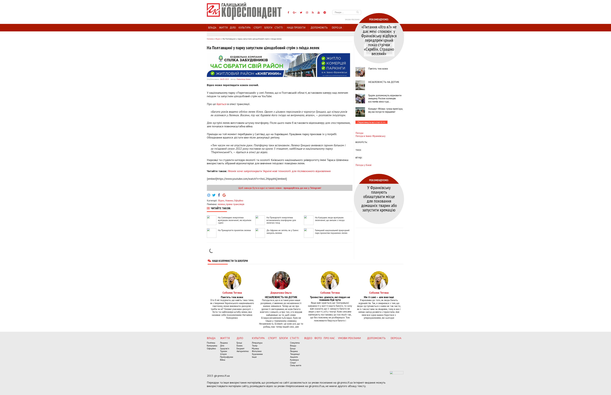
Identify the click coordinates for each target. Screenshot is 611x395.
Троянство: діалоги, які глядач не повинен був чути (330, 298)
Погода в (370, 136)
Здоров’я (224, 348)
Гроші (239, 342)
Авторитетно (243, 351)
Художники (257, 354)
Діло (233, 27)
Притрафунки (226, 356)
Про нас (329, 338)
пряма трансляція (235, 204)
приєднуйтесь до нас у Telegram (302, 187)
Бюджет (240, 348)
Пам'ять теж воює (378, 68)
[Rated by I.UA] (396, 373)
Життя (223, 27)
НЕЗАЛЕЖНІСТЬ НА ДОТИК (383, 81)
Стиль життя (295, 365)
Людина (224, 342)
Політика (211, 342)
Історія (223, 354)
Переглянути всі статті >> (371, 122)
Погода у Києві (363, 165)
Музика (255, 348)
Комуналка (212, 345)
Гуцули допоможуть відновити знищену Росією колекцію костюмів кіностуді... (384, 98)
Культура (245, 27)
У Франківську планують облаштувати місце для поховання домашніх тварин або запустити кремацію (379, 199)
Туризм (223, 351)
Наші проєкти (296, 27)
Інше (254, 356)
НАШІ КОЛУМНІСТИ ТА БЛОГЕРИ (230, 261)
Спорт (258, 27)
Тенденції (295, 354)
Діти (222, 345)
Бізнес (240, 345)
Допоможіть (319, 27)
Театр (254, 345)
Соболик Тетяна (232, 292)
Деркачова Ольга (280, 292)
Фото (318, 338)
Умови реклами (352, 19)
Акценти (294, 356)
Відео (221, 200)
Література (257, 342)
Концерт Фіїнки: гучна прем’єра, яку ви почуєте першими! (385, 110)
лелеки (221, 204)
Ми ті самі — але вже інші (379, 297)
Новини (229, 200)
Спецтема (295, 342)
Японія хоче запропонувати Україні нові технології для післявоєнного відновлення (279, 171)
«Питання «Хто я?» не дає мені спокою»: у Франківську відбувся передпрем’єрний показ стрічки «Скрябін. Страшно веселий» (379, 40)
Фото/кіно (257, 351)
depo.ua (337, 27)
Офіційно (238, 200)
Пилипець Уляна (244, 79)
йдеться (222, 104)
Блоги (268, 27)
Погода (359, 132)
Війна (222, 359)
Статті (279, 27)
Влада (212, 27)
